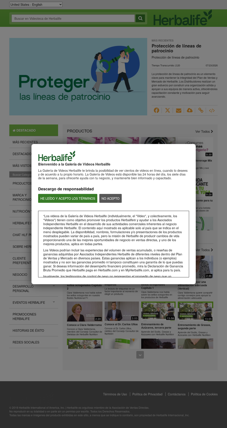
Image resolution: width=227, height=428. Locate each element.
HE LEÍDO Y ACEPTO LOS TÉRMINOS (67, 198)
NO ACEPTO (110, 198)
